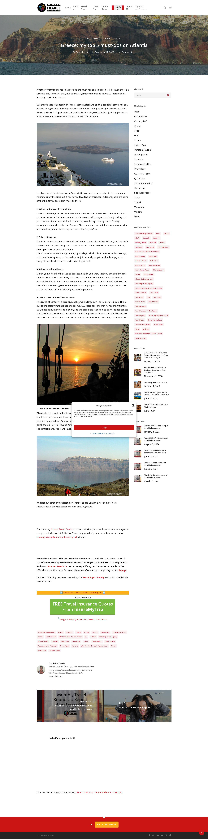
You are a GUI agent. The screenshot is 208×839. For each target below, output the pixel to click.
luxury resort (148, 274)
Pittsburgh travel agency (108, 637)
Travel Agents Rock (155, 320)
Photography (141, 154)
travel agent (64, 646)
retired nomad (43, 641)
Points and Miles (142, 164)
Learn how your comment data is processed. (100, 792)
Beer (136, 111)
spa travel (157, 297)
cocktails (146, 238)
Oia (86, 637)
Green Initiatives (154, 265)
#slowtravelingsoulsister (46, 632)
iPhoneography (158, 270)
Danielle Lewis (83, 52)
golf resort (153, 256)
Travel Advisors (140, 306)
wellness (146, 329)
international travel (119, 632)
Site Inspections (142, 192)
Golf (136, 135)
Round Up (139, 188)
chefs (137, 238)
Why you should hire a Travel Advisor (94, 646)
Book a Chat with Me (118, 7)
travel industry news (142, 325)
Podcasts (138, 159)
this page (122, 570)
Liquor (137, 140)
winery (113, 646)
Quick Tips (139, 178)
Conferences (140, 116)
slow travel (65, 641)
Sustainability (140, 302)
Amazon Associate (57, 566)
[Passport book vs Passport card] (137, 706)
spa (148, 297)
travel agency (110, 641)
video (137, 329)
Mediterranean (51, 637)
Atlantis (60, 632)
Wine (136, 216)
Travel (107, 38)
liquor (137, 274)
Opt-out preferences (99, 433)
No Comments (125, 52)
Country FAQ (140, 121)
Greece (95, 632)
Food (136, 130)
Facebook (138, 247)
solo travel (76, 641)
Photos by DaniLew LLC (144, 279)
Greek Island (105, 632)
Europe (86, 632)
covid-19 (156, 238)
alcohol (166, 233)
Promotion (139, 168)
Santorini (55, 641)
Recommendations (94, 38)
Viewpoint (117, 38)
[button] (133, 406)
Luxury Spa (140, 145)
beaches (69, 632)
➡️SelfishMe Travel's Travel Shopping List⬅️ (82, 592)
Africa (158, 233)
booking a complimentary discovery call (57, 537)
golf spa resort (140, 261)
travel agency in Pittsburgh (47, 646)
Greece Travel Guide (61, 529)
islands (40, 637)
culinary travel (140, 243)
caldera (78, 632)
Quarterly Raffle (142, 173)
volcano (75, 646)
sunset (86, 641)
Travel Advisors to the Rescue (146, 311)
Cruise (137, 126)
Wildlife (138, 211)
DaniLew (153, 243)
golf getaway (140, 256)
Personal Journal (142, 149)
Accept (104, 428)
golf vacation (140, 265)
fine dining (150, 247)
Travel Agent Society (93, 577)
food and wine (163, 247)
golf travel (154, 261)
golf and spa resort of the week (147, 252)
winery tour (42, 650)
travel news (158, 325)
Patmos (93, 637)
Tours (137, 197)
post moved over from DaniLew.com (148, 288)
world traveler (55, 650)
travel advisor (97, 641)
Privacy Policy (110, 433)
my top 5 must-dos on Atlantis (70, 637)
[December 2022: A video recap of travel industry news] (70, 706)
